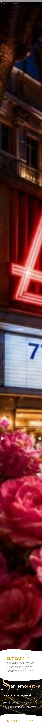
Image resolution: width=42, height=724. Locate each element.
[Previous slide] (2, 438)
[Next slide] (39, 438)
